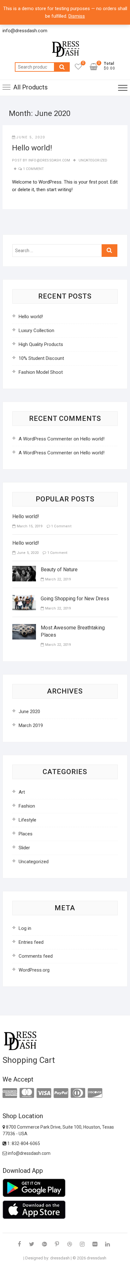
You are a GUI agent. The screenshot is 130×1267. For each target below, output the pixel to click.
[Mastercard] (27, 1093)
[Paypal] (61, 1093)
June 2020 (29, 711)
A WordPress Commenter (45, 439)
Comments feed (36, 956)
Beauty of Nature (59, 570)
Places (25, 834)
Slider (24, 848)
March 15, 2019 (28, 526)
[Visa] (44, 1093)
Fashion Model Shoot (41, 372)
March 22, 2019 (57, 579)
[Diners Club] (78, 1093)
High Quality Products (41, 344)
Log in (25, 928)
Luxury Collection (36, 330)
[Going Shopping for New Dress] (24, 599)
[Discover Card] (95, 1093)
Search (62, 67)
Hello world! (32, 147)
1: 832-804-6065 (23, 1143)
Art (22, 792)
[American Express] (10, 1093)
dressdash (60, 1258)
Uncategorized (93, 160)
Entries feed (31, 942)
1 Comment (33, 169)
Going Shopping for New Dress (75, 599)
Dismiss (76, 16)
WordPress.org (34, 970)
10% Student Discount (41, 358)
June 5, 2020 (30, 137)
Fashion (27, 806)
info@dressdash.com (48, 160)
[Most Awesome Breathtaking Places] (24, 628)
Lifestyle (27, 820)
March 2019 (31, 725)
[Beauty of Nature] (24, 570)
